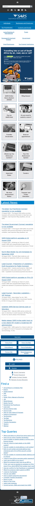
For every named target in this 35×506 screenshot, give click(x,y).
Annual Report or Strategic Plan (13, 388)
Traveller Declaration (10, 422)
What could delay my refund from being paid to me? (19, 435)
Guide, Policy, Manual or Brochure (14, 397)
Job (5, 399)
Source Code (7, 410)
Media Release (8, 401)
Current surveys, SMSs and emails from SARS (17, 485)
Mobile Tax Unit (8, 403)
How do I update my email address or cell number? (19, 447)
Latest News (9, 202)
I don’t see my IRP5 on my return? (14, 460)
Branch (6, 389)
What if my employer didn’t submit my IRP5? (17, 470)
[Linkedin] (22, 10)
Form (5, 395)
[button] (17, 2)
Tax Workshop (8, 420)
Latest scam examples (10, 483)
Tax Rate (6, 418)
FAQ (5, 393)
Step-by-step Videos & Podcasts (13, 412)
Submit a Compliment (10, 414)
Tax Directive (7, 416)
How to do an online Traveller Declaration (16, 437)
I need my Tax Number (10, 472)
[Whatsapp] (8, 10)
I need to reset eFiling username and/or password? (19, 458)
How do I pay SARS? (10, 473)
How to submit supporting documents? (15, 475)
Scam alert (7, 407)
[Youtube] (18, 10)
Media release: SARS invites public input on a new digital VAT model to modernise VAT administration (17, 323)
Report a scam (8, 479)
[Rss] (25, 10)
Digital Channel (8, 391)
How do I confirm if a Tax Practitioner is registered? (19, 468)
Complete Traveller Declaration (13, 477)
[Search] (31, 6)
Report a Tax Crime (9, 481)
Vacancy (6, 424)
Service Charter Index (10, 408)
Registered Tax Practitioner (12, 405)
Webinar (6, 426)
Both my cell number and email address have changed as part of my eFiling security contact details (17, 451)
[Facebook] (11, 10)
